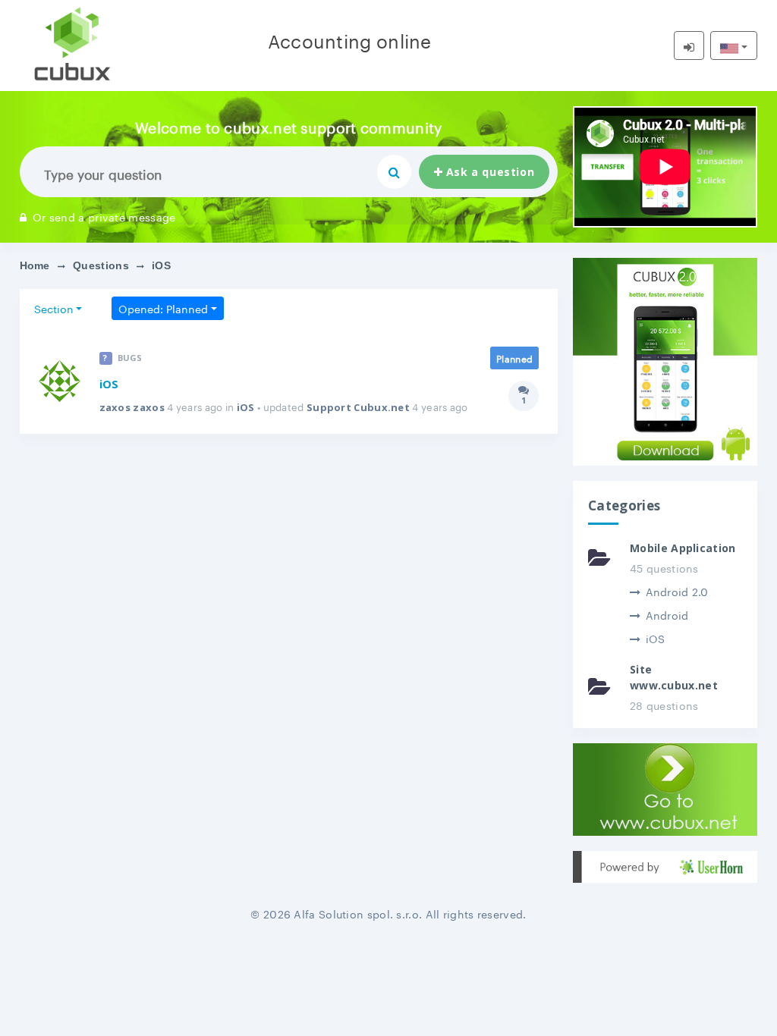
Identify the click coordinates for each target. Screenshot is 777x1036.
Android (667, 614)
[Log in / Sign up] (689, 45)
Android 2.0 (677, 590)
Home (35, 265)
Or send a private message (104, 216)
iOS (109, 383)
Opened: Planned (163, 308)
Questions (101, 265)
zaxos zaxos (132, 407)
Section (54, 308)
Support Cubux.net (358, 407)
